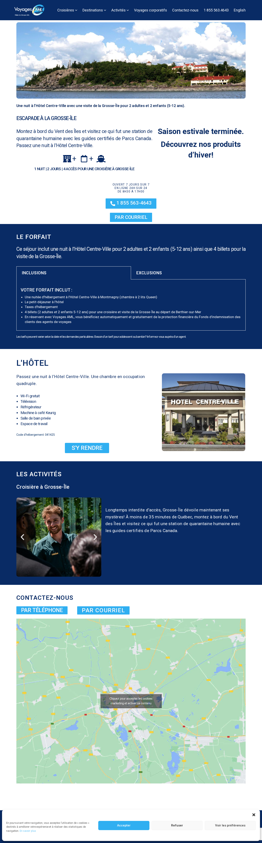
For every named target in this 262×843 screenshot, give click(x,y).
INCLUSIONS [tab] (34, 272)
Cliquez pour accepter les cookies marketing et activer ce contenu (131, 701)
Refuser (177, 825)
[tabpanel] (131, 305)
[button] (254, 815)
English (240, 10)
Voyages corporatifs (150, 10)
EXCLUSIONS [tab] (149, 272)
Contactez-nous (185, 10)
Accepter (124, 825)
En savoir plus (28, 830)
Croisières (66, 10)
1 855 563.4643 (216, 10)
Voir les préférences (230, 825)
